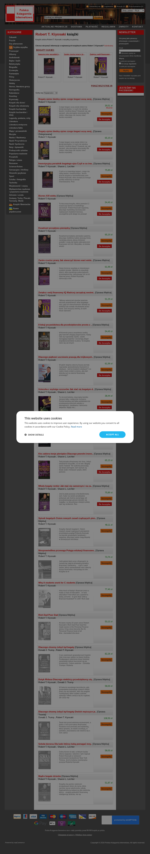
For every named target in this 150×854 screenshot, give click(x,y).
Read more (76, 426)
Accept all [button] (112, 434)
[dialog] (75, 427)
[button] (34, 434)
